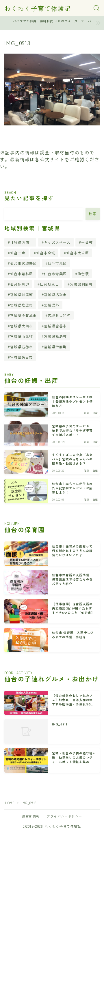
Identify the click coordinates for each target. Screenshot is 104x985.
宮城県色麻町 (55, 346)
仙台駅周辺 (19, 284)
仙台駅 (83, 273)
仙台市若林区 (21, 273)
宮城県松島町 (55, 336)
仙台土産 (17, 252)
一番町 (87, 242)
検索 (92, 214)
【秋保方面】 (21, 242)
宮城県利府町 (81, 284)
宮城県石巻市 (21, 346)
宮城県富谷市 (55, 325)
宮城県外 (51, 304)
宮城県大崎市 (21, 325)
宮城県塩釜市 (21, 304)
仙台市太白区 (77, 252)
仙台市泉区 (57, 263)
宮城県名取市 (55, 294)
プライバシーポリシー (64, 816)
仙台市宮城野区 (23, 263)
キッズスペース (57, 242)
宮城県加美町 (21, 294)
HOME (9, 802)
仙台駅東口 (49, 284)
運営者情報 (31, 816)
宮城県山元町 (21, 336)
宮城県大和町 (59, 315)
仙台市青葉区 (55, 273)
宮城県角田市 (21, 357)
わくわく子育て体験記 (37, 8)
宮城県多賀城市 (23, 315)
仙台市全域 (45, 252)
